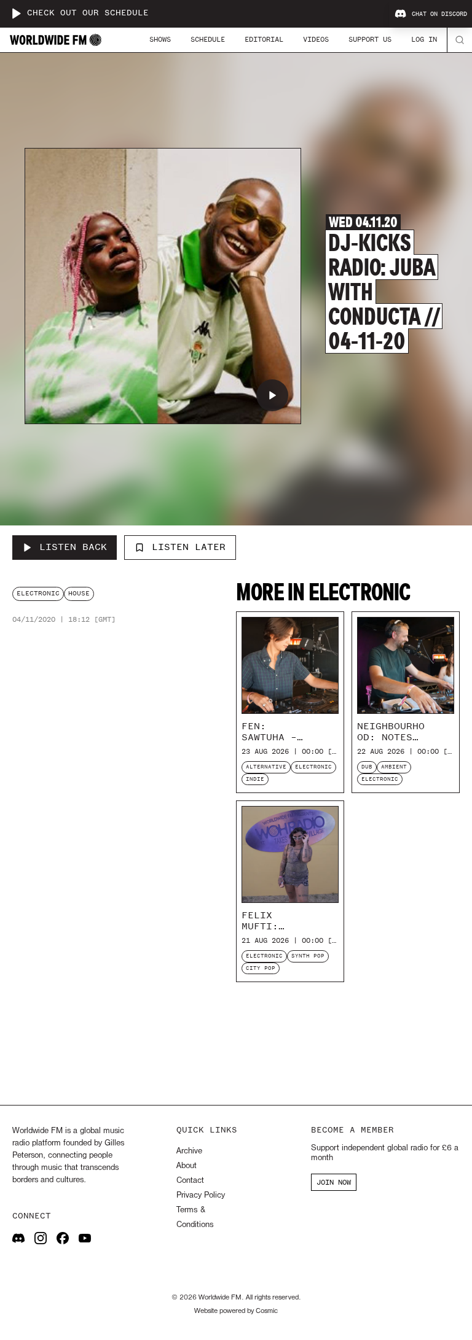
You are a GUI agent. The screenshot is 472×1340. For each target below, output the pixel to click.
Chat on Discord (439, 14)
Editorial (264, 39)
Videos (316, 39)
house (79, 593)
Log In (424, 39)
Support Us (369, 39)
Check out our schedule (88, 13)
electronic (38, 593)
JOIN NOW (334, 1182)
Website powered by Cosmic (236, 1311)
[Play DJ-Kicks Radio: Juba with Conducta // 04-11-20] (272, 395)
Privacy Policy (200, 1195)
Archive (189, 1151)
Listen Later (189, 546)
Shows (160, 39)
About (186, 1166)
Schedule (208, 39)
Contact (190, 1180)
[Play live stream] (16, 13)
